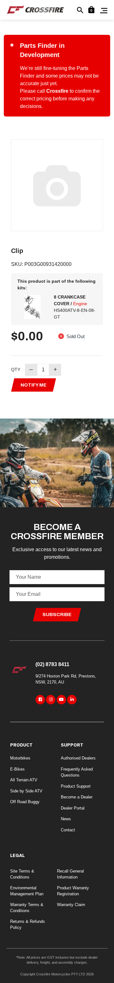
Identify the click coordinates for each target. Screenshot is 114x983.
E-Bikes (17, 769)
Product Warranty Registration (73, 891)
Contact (68, 830)
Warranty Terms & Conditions (26, 907)
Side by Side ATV (26, 791)
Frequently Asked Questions (77, 772)
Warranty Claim (71, 904)
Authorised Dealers (78, 758)
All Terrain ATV (23, 780)
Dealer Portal (73, 808)
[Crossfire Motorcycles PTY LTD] (35, 9)
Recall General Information (70, 874)
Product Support (76, 786)
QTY (15, 369)
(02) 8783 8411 (52, 664)
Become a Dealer (76, 797)
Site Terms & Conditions (22, 874)
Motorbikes (20, 758)
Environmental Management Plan (26, 891)
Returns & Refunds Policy (27, 924)
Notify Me (34, 385)
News (66, 818)
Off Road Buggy (25, 801)
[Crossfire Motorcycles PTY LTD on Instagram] (50, 699)
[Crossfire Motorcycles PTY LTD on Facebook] (40, 699)
